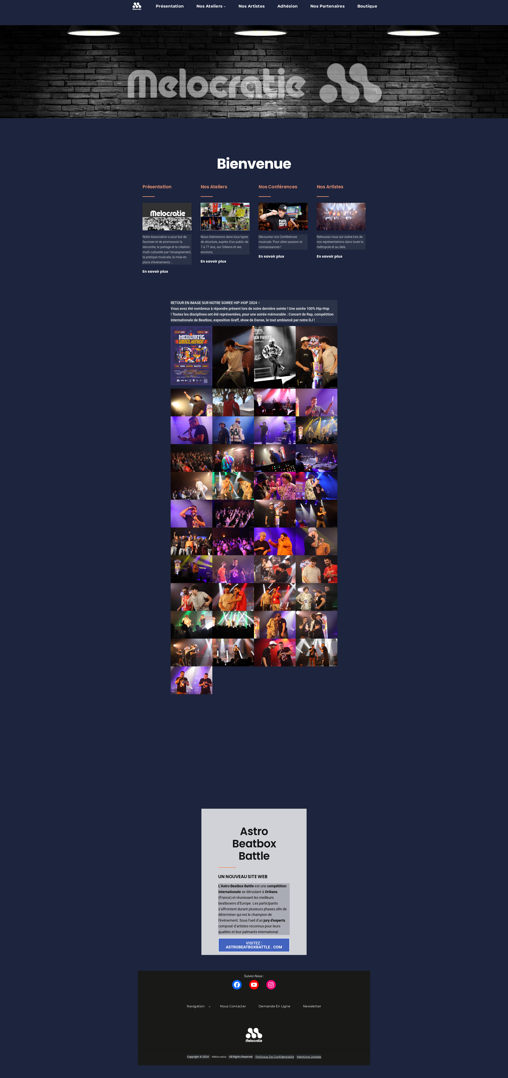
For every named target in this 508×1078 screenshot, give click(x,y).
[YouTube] (254, 984)
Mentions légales (309, 1057)
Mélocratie (219, 1057)
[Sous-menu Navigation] (210, 1006)
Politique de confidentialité (275, 1057)
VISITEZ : (254, 945)
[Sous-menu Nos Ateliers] (224, 6)
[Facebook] (237, 984)
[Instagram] (271, 984)
